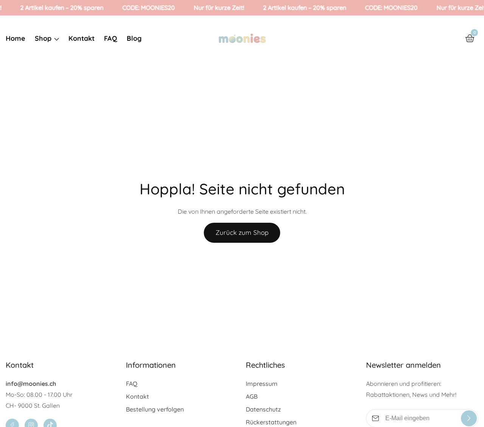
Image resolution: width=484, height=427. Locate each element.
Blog (134, 38)
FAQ (110, 38)
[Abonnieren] (469, 418)
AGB (252, 396)
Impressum (262, 383)
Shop (43, 38)
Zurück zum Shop (242, 232)
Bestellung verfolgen (155, 409)
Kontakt (81, 38)
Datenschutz (263, 409)
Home (15, 38)
